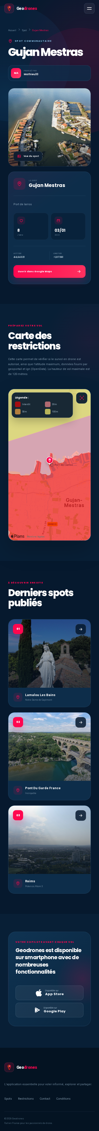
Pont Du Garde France (43, 788)
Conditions (63, 1099)
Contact (45, 1099)
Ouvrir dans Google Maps (35, 271)
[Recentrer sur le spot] (81, 398)
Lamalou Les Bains (40, 695)
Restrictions (26, 1099)
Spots (8, 1099)
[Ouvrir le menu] (89, 8)
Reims (30, 881)
